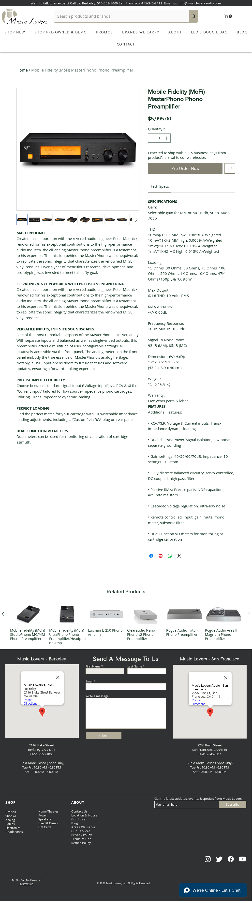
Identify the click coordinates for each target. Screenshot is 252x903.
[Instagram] (208, 859)
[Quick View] (28, 614)
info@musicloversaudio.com (200, 3)
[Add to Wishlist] (229, 168)
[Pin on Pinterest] (160, 556)
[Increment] (167, 138)
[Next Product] (249, 614)
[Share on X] (179, 556)
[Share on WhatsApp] (170, 556)
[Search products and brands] (193, 16)
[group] (126, 624)
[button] (228, 16)
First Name (93, 666)
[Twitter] (219, 859)
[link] (160, 186)
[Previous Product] (3, 614)
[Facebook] (231, 859)
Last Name (134, 666)
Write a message (97, 696)
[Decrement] (152, 138)
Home (22, 70)
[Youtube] (242, 859)
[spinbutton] (159, 138)
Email (89, 681)
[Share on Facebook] (151, 556)
